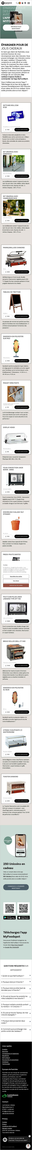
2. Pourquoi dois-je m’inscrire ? (12, 982)
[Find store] (25, 3)
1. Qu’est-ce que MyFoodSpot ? (12, 976)
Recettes (5, 1051)
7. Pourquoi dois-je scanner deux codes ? (13, 1022)
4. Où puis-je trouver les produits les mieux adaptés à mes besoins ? (14, 997)
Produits (4, 1049)
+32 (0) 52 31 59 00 (8, 1113)
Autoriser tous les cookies (16, 585)
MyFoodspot (6, 1057)
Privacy (4, 1124)
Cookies (4, 1122)
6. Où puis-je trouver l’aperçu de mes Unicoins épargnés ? (14, 1014)
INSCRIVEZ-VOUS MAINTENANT (16, 27)
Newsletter (5, 1055)
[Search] (17, 3)
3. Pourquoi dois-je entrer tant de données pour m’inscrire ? (13, 989)
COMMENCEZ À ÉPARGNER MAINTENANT (16, 887)
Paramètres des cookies (16, 576)
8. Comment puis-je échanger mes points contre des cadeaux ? (14, 1030)
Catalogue (5, 1062)
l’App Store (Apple (16, 945)
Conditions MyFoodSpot (9, 1126)
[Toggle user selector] (22, 3)
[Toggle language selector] (19, 3)
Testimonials (6, 1064)
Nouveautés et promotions (10, 1060)
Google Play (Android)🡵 (12, 947)
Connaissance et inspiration (10, 1053)
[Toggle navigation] (29, 3)
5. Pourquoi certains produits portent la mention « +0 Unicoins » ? (14, 1005)
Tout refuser (16, 580)
